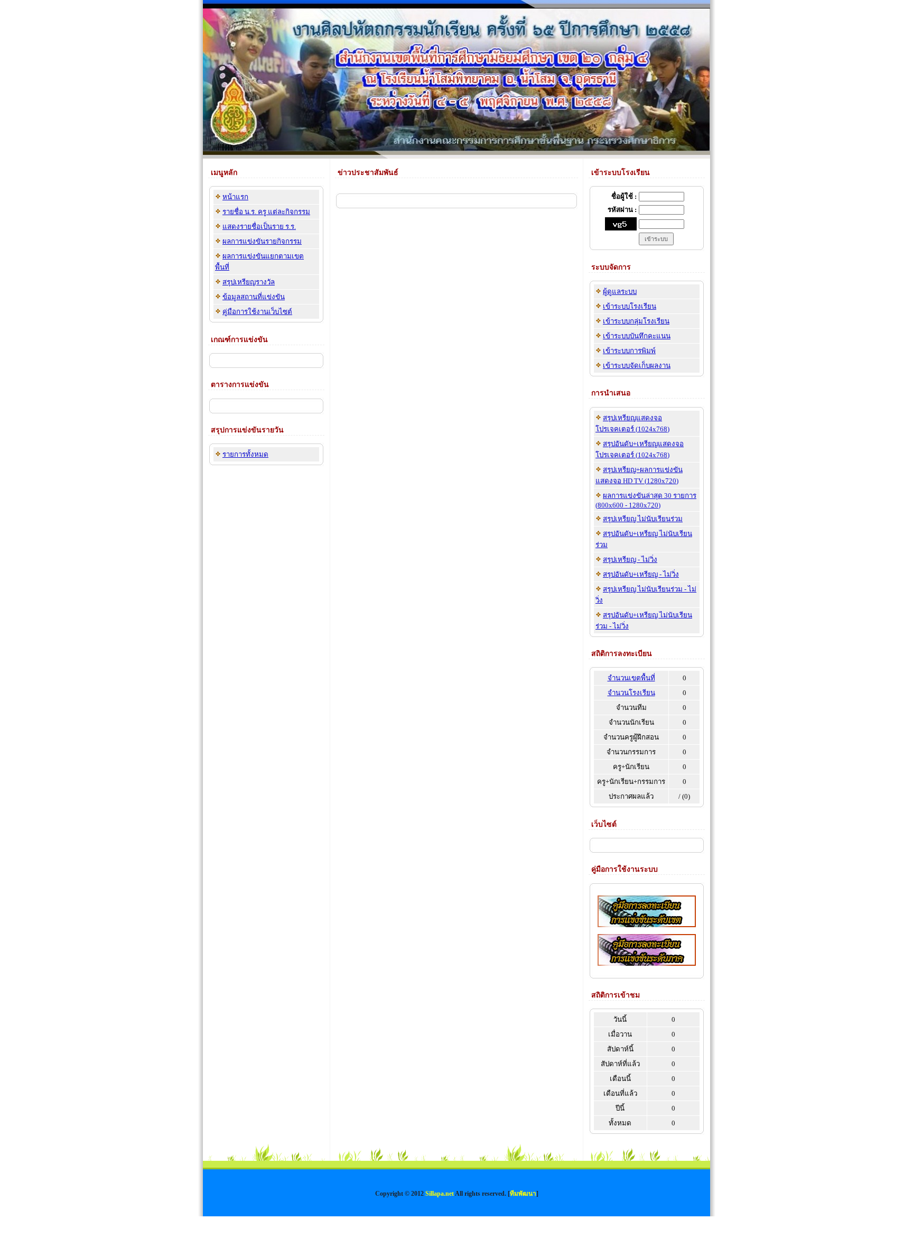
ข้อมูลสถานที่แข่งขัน (253, 297)
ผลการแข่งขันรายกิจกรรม (262, 241)
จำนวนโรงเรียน (631, 693)
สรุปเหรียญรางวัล (248, 282)
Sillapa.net (439, 1193)
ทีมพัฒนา (523, 1193)
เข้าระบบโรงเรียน (629, 306)
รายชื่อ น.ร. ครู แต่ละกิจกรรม (266, 212)
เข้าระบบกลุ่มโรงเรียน (636, 321)
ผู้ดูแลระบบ (620, 291)
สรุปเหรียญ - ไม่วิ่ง (630, 559)
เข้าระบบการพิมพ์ (629, 351)
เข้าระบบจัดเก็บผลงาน (636, 365)
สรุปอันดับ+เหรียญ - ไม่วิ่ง (641, 574)
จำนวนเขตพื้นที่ (631, 678)
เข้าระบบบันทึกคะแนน (636, 336)
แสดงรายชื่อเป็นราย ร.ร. (259, 226)
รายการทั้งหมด (245, 454)
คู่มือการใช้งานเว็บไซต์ (257, 312)
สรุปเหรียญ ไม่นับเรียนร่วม (643, 519)
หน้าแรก (235, 197)
